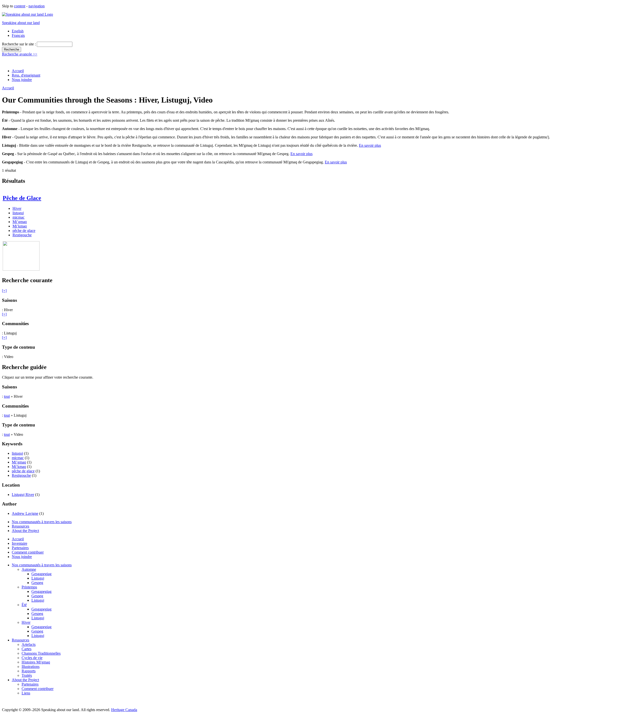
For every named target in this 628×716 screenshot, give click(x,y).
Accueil (18, 71)
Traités (27, 675)
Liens (26, 693)
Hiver (17, 208)
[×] (4, 291)
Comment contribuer (28, 552)
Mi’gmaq (20, 222)
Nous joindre (22, 80)
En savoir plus (370, 145)
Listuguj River (23, 494)
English (18, 31)
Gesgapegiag (41, 574)
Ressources (20, 526)
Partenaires (20, 548)
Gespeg (37, 583)
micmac (19, 217)
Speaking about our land (21, 23)
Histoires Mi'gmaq (36, 662)
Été (24, 605)
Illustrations (30, 666)
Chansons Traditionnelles (41, 653)
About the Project (25, 531)
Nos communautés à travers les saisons (42, 522)
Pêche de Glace (22, 198)
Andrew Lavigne (25, 513)
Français (18, 35)
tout (7, 396)
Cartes (26, 649)
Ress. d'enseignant (26, 75)
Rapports (29, 671)
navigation (36, 6)
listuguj (18, 213)
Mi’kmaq (20, 226)
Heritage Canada (124, 710)
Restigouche (22, 235)
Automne (29, 569)
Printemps (29, 587)
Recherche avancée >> (19, 54)
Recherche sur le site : (19, 44)
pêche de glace (24, 230)
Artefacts (29, 644)
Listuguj (37, 578)
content (19, 6)
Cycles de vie (32, 658)
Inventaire (19, 543)
